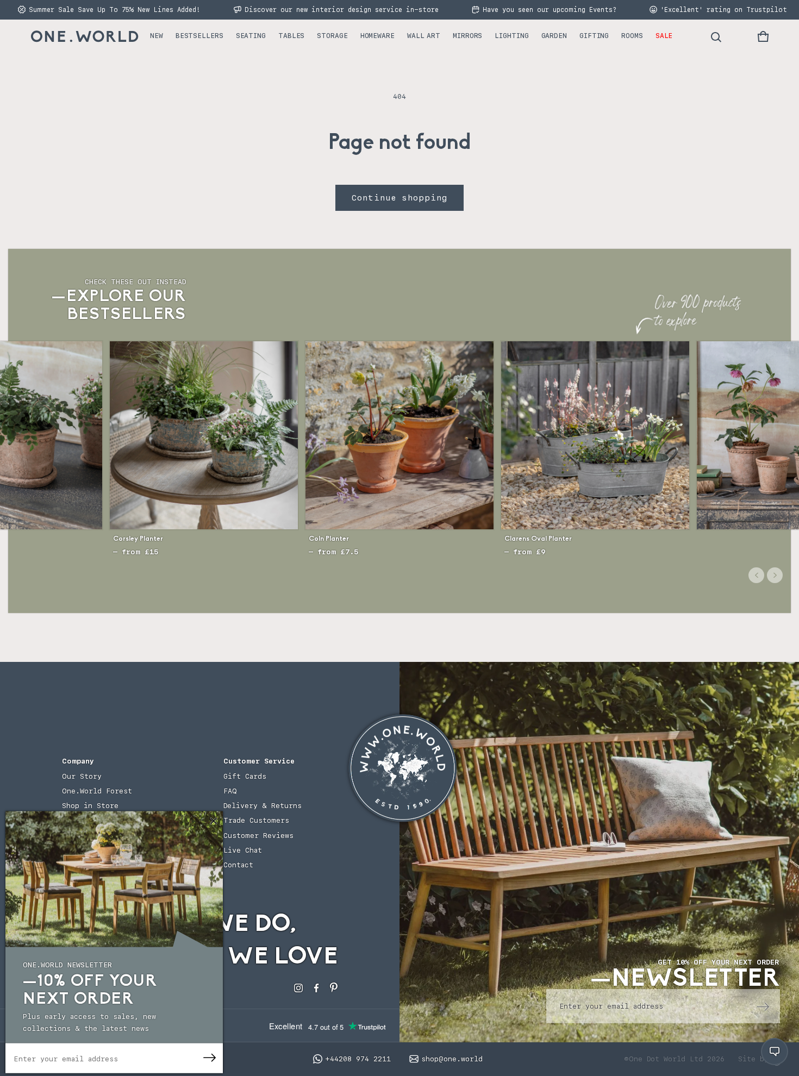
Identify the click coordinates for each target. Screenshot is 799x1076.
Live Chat (242, 850)
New (156, 36)
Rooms (632, 36)
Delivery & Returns (262, 806)
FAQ (230, 791)
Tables (291, 36)
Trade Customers (256, 820)
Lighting (511, 36)
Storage (332, 36)
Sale (664, 36)
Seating (251, 36)
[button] (763, 36)
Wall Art (423, 36)
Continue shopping (399, 198)
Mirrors (467, 36)
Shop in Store (90, 806)
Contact (238, 865)
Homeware (377, 36)
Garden (554, 36)
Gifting (594, 36)
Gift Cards (244, 776)
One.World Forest (97, 791)
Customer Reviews (258, 835)
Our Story (82, 776)
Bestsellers (199, 36)
